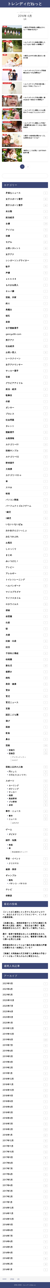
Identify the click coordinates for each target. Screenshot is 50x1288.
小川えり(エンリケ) (27, 775)
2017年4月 (25, 1185)
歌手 (26, 266)
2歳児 (26, 518)
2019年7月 (24, 1045)
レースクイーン (26, 358)
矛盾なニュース (26, 193)
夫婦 (26, 635)
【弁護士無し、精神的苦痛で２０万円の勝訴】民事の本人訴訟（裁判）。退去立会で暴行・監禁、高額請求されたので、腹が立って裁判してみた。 (25, 925)
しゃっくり (26, 549)
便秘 (26, 610)
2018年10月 (24, 1090)
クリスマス (27, 863)
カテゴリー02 (26, 456)
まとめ (26, 555)
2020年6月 (24, 1011)
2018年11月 (24, 1084)
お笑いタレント (26, 248)
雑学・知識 (26, 840)
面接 (26, 727)
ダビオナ (27, 834)
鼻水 (26, 739)
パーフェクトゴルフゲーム (26, 506)
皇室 (26, 322)
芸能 (26, 745)
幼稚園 (26, 659)
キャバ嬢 (26, 291)
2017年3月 (24, 1191)
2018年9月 (24, 1095)
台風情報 (26, 438)
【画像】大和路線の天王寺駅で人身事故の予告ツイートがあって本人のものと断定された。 (25, 954)
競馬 (27, 880)
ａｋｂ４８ (26, 279)
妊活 (26, 647)
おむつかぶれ (26, 536)
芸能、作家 (26, 297)
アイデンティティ (19, 757)
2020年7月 (24, 1006)
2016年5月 (24, 1247)
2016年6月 (24, 1241)
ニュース (28, 819)
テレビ (26, 889)
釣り (26, 303)
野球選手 (26, 463)
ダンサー (26, 407)
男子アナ (26, 340)
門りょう (27, 771)
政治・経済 (26, 389)
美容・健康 (26, 684)
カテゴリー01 (26, 444)
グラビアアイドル (26, 383)
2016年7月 (24, 1235)
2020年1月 (24, 1022)
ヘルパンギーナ (26, 585)
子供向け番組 (26, 653)
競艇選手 (26, 432)
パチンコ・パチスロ (27, 883)
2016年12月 (24, 1207)
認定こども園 (26, 714)
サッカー (27, 792)
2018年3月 (24, 1123)
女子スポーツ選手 (26, 199)
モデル (26, 242)
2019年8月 (25, 1039)
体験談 (26, 895)
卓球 (27, 805)
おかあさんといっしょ (26, 530)
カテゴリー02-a (26, 475)
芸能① (27, 750)
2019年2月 (24, 1067)
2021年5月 (24, 994)
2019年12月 (24, 1028)
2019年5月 (24, 1056)
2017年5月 (24, 1179)
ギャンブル (26, 875)
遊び (26, 721)
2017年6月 (24, 1174)
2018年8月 (24, 1101)
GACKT (15, 760)
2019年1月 (24, 1073)
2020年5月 (24, 1017)
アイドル (26, 229)
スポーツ (26, 780)
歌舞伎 (26, 395)
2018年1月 (24, 1135)
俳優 (26, 236)
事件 (27, 816)
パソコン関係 (26, 499)
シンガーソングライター (26, 260)
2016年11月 (24, 1213)
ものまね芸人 (26, 285)
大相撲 (26, 469)
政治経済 (26, 217)
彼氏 (26, 315)
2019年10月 (24, 1034)
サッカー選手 (26, 370)
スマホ (26, 487)
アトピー (26, 567)
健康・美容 (26, 869)
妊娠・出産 (26, 641)
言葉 (26, 708)
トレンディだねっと (25, 3)
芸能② (28, 753)
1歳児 (26, 512)
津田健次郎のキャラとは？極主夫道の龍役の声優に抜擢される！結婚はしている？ (25, 946)
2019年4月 (24, 1062)
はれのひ (15, 823)
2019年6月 (24, 1050)
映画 (26, 493)
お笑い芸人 (26, 352)
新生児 (26, 665)
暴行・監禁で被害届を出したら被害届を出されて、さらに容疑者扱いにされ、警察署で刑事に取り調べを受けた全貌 (25, 936)
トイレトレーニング (26, 579)
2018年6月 (24, 1106)
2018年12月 (24, 1078)
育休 (26, 690)
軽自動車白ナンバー (20, 852)
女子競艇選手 (26, 328)
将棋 (27, 845)
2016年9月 (24, 1224)
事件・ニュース (26, 811)
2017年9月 (24, 1157)
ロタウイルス (26, 604)
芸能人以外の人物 (26, 767)
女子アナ (26, 254)
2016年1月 (24, 1269)
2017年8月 (24, 1163)
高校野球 (27, 798)
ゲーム (26, 829)
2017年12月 (25, 1140)
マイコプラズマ (26, 592)
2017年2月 (24, 1196)
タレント (26, 426)
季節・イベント (26, 858)
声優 (26, 272)
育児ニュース (26, 702)
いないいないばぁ (26, 524)
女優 (26, 223)
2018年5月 (24, 1112)
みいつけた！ (26, 561)
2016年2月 (25, 1263)
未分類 (26, 211)
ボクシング (27, 789)
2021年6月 (24, 989)
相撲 (27, 795)
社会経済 (26, 346)
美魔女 (26, 309)
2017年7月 (24, 1168)
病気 (26, 678)
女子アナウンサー (26, 364)
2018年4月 (24, 1118)
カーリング (27, 785)
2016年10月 (24, 1219)
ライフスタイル (26, 598)
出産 (26, 622)
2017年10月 (25, 1151)
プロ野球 (28, 802)
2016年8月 (24, 1230)
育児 (26, 696)
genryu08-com (26, 334)
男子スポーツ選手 (26, 205)
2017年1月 (24, 1202)
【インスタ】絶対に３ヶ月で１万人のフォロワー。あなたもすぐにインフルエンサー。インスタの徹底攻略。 (25, 914)
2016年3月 (24, 1258)
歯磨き (26, 671)
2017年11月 (24, 1146)
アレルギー (26, 573)
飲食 (26, 733)
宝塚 (26, 377)
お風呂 (26, 542)
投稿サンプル (26, 450)
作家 (26, 401)
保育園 (26, 616)
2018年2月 (25, 1129)
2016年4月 (24, 1252)
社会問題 (26, 420)
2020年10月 (24, 1000)
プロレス (26, 413)
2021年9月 (24, 983)
